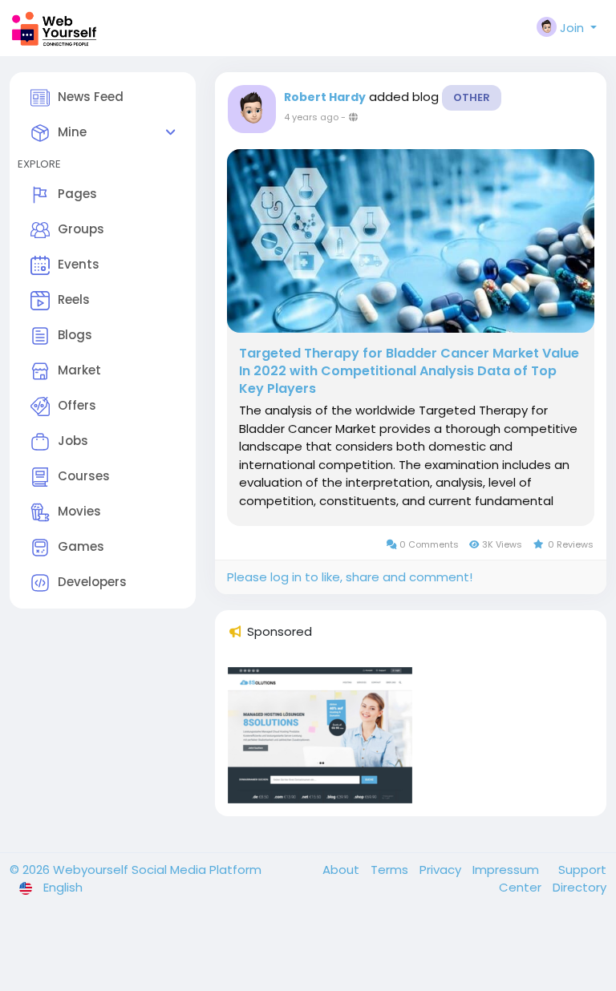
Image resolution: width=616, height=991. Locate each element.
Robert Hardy (325, 97)
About (342, 869)
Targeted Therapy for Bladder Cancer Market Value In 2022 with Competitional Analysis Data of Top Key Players (409, 371)
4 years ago (311, 117)
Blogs (75, 334)
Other (471, 97)
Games (81, 546)
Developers (92, 581)
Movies (79, 511)
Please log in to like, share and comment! (349, 576)
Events (78, 264)
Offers (77, 405)
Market (79, 370)
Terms (391, 869)
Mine (72, 131)
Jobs (73, 440)
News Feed (91, 96)
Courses (84, 475)
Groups (81, 228)
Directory (579, 887)
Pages (77, 193)
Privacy (441, 869)
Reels (74, 299)
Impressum (507, 869)
